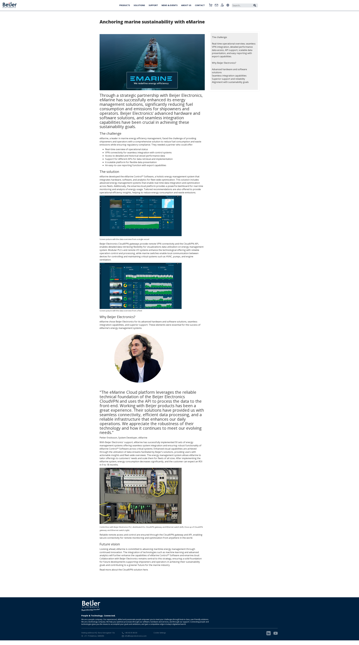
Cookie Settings (160, 633)
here (145, 569)
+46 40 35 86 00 (131, 633)
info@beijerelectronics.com (136, 636)
